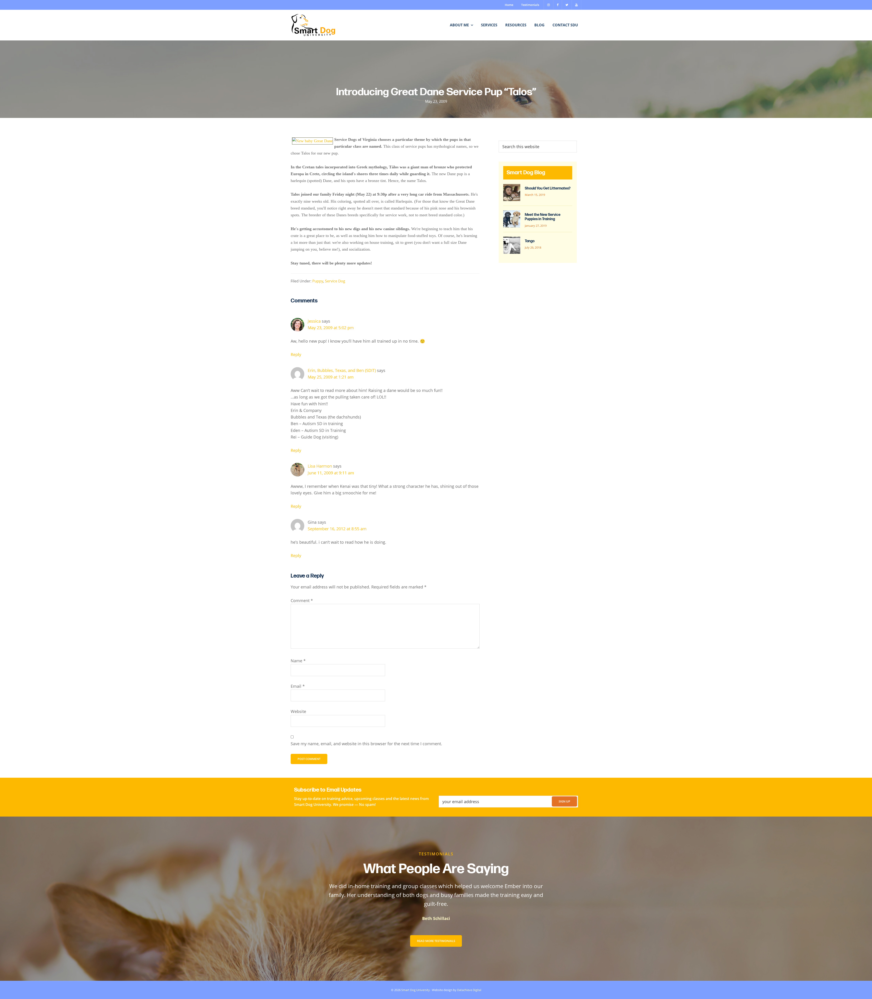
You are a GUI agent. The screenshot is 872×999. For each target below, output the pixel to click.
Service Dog (335, 281)
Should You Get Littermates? (547, 188)
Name (298, 660)
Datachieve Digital (469, 990)
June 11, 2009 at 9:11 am (331, 473)
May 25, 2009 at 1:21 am (331, 377)
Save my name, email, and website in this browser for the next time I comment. (366, 743)
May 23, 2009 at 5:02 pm (331, 327)
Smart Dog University (415, 990)
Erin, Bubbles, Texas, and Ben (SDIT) (342, 370)
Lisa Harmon (320, 466)
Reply (296, 354)
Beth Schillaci (436, 918)
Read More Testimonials (436, 941)
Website (298, 711)
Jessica (314, 321)
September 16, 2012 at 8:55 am (337, 528)
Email (298, 686)
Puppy (317, 281)
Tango (530, 241)
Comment (302, 600)
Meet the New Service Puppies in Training (542, 217)
